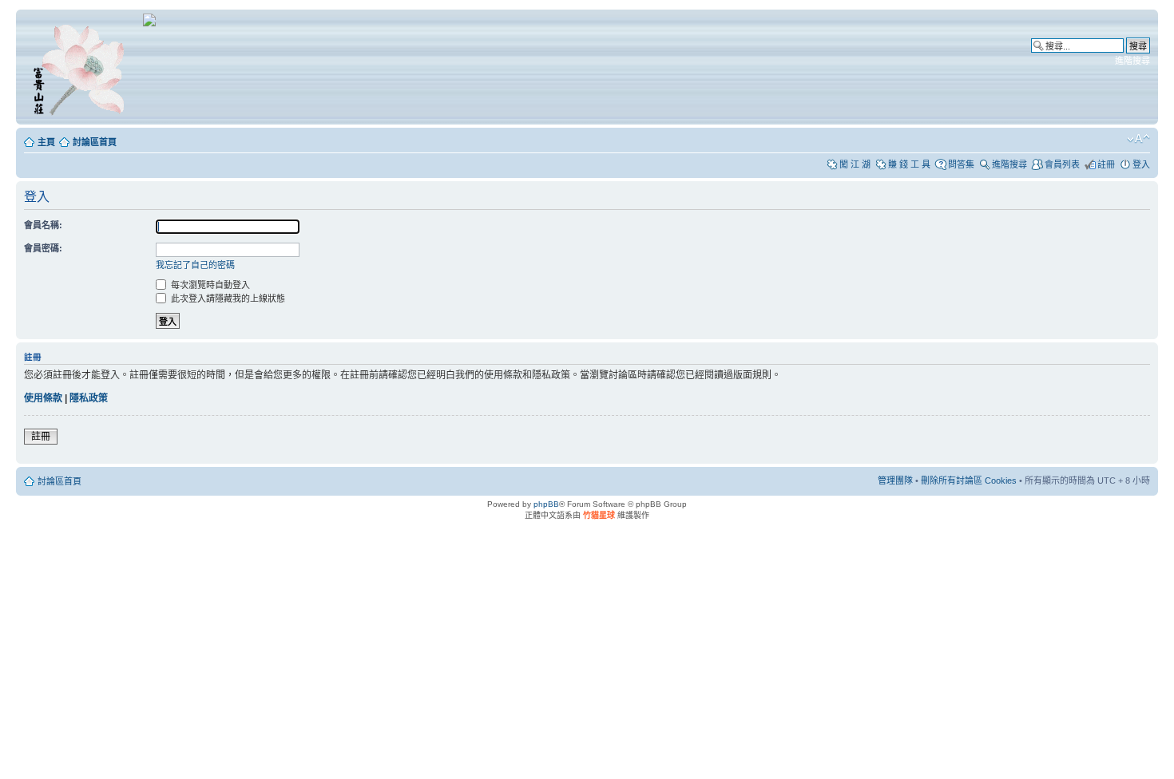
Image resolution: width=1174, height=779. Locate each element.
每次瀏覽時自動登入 (209, 285)
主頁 (46, 142)
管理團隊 (895, 480)
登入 (1141, 164)
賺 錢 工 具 (909, 164)
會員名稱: (43, 225)
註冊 (1106, 164)
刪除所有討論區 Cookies (969, 480)
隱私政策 (88, 398)
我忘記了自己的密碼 (195, 265)
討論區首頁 (95, 142)
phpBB (546, 504)
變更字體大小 (1138, 139)
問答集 (961, 164)
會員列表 (1062, 164)
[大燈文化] (149, 23)
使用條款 (43, 398)
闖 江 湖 (855, 164)
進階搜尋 (1132, 60)
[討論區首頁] (81, 67)
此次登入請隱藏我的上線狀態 (227, 298)
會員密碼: (43, 248)
